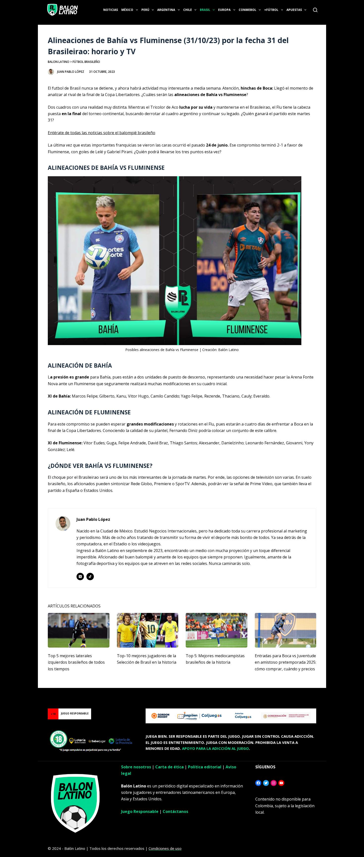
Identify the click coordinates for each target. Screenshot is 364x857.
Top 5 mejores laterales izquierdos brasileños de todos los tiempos (76, 662)
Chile (187, 10)
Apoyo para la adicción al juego (215, 748)
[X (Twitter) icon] (80, 576)
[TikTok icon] (90, 576)
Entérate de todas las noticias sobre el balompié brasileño (101, 132)
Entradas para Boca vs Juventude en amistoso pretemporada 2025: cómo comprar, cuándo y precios (285, 662)
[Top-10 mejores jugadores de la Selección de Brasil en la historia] (148, 630)
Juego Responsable (139, 811)
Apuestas (294, 10)
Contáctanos (175, 811)
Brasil (205, 10)
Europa (224, 10)
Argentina (166, 10)
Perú (145, 10)
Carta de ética (169, 767)
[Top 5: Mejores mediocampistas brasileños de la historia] (216, 630)
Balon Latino (58, 62)
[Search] (315, 10)
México (127, 10)
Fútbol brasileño (86, 62)
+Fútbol (271, 10)
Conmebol (247, 10)
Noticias (110, 10)
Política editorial (204, 767)
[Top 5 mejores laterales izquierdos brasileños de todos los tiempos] (78, 630)
